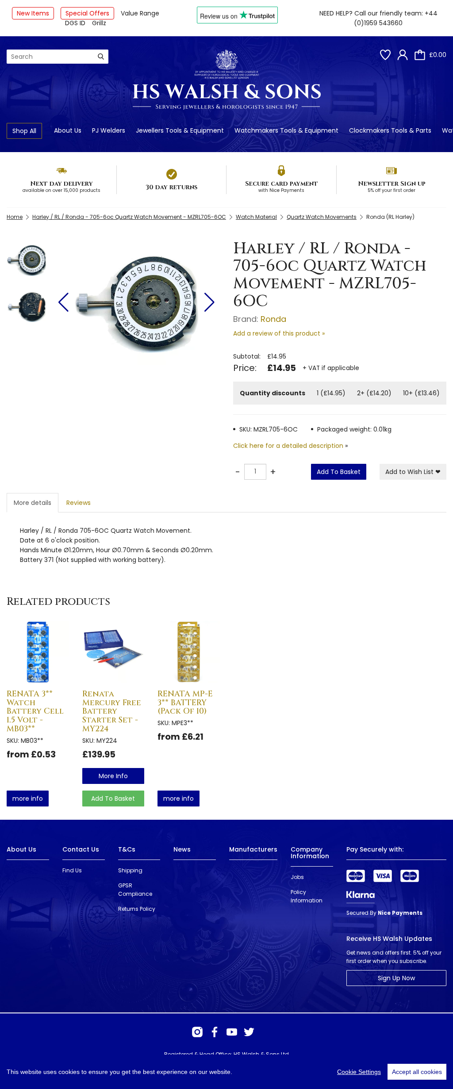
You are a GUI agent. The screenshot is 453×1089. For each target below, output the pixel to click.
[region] (226, 1072)
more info (27, 798)
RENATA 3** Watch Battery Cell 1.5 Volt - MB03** (35, 711)
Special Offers (87, 13)
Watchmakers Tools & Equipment (286, 130)
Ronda (273, 319)
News (182, 849)
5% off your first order (391, 190)
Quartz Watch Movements (322, 217)
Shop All (24, 130)
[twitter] (249, 1032)
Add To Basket (339, 471)
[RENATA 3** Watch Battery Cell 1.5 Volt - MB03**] (38, 652)
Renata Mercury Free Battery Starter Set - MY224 (111, 711)
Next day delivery (61, 184)
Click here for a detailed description (288, 445)
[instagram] (197, 1032)
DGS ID (75, 23)
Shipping (130, 870)
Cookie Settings (359, 1071)
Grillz (99, 23)
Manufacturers (253, 849)
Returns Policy (136, 909)
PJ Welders (108, 130)
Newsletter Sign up (392, 184)
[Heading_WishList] (385, 55)
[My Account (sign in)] (402, 55)
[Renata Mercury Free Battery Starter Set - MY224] (113, 652)
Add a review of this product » (279, 333)
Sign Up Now (396, 978)
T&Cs (126, 849)
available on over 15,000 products (61, 190)
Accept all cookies (417, 1071)
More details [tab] (32, 502)
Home (15, 217)
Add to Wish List (413, 471)
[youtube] (231, 1032)
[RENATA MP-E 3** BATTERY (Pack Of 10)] (188, 652)
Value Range (140, 13)
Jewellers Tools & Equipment (180, 130)
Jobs (297, 877)
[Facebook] (214, 1032)
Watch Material (256, 217)
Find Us (72, 870)
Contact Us (80, 849)
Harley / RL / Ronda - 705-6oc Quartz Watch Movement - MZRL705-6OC (129, 217)
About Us (67, 130)
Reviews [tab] (78, 502)
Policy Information (306, 896)
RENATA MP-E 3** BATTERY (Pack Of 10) (185, 702)
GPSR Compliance (135, 890)
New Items (33, 13)
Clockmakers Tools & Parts (390, 130)
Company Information (310, 852)
